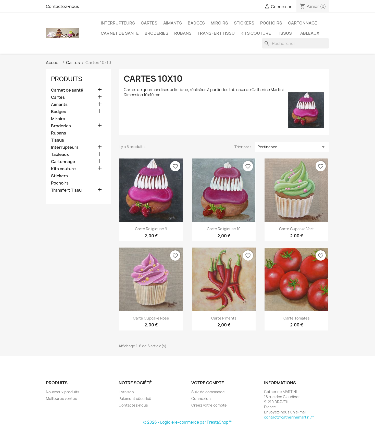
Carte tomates (296, 318)
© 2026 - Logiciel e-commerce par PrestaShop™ (187, 422)
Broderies (156, 33)
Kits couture (256, 33)
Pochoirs (271, 23)
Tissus (284, 33)
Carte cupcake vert (296, 228)
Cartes (149, 23)
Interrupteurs (118, 23)
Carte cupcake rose (151, 318)
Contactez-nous (62, 6)
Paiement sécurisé (135, 398)
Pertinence (292, 147)
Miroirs (219, 23)
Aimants (172, 23)
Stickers (244, 23)
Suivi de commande (208, 391)
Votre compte (207, 383)
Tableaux (308, 33)
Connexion (201, 398)
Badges (196, 23)
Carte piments (223, 318)
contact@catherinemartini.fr (289, 417)
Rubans (183, 33)
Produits (66, 79)
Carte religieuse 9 (151, 228)
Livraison (126, 391)
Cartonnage (302, 23)
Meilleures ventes (61, 398)
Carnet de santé (120, 33)
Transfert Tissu (216, 33)
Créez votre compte (209, 405)
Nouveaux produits (62, 391)
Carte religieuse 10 (224, 228)
